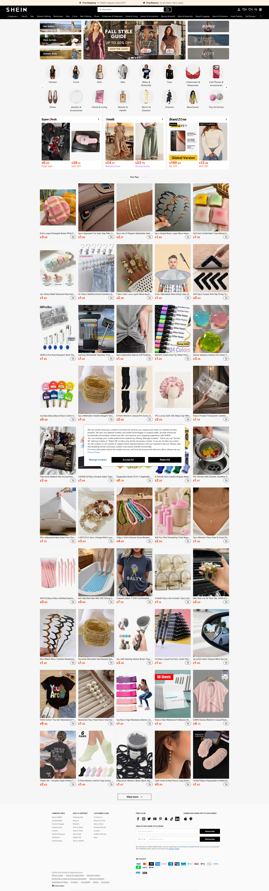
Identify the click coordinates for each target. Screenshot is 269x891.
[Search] (167, 9)
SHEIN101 (56, 837)
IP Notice (74, 882)
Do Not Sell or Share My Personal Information (69, 879)
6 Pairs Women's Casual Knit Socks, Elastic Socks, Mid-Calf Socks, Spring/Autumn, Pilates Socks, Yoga (134, 416)
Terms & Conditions (96, 879)
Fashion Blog (57, 841)
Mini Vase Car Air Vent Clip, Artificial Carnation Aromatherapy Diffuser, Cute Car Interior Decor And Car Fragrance (211, 598)
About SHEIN (57, 817)
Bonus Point (98, 824)
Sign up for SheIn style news (150, 826)
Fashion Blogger (58, 824)
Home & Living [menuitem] (132, 16)
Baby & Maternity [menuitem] (185, 16)
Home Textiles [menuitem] (236, 16)
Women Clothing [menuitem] (44, 16)
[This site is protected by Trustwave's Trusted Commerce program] (138, 873)
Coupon (97, 831)
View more (133, 796)
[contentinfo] (178, 865)
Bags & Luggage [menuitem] (203, 16)
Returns (76, 821)
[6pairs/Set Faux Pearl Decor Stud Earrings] (96, 694)
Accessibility (85, 882)
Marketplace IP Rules (60, 882)
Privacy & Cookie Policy (190, 847)
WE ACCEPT (141, 859)
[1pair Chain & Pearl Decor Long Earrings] (173, 755)
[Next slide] (182, 39)
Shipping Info (78, 817)
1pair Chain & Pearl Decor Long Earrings (173, 781)
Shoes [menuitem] (96, 16)
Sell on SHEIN (78, 841)
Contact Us (98, 817)
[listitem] (58, 211)
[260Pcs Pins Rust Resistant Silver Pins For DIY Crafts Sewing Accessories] (58, 329)
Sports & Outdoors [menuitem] (220, 16)
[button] (255, 9)
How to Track (78, 831)
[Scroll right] (261, 16)
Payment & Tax (99, 821)
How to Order (78, 827)
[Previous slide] (86, 39)
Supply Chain (57, 827)
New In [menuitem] (24, 16)
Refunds (76, 824)
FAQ (95, 837)
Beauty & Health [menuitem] (168, 16)
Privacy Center (57, 875)
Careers (55, 831)
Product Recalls (100, 827)
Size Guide (77, 834)
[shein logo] (16, 9)
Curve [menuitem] (74, 16)
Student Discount (58, 834)
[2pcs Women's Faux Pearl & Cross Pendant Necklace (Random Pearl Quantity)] (211, 511)
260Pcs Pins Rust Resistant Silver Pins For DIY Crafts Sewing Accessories (58, 355)
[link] (67, 3)
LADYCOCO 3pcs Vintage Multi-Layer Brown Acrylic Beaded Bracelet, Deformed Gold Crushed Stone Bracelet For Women (96, 537)
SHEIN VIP (77, 837)
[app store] (185, 820)
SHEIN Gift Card (100, 834)
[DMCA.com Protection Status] (144, 873)
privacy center (174, 849)
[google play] (191, 820)
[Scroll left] (257, 16)
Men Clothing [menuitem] (85, 16)
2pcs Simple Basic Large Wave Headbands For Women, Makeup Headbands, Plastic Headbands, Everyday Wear (173, 233)
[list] (158, 819)
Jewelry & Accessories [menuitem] (149, 16)
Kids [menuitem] (67, 16)
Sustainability (57, 821)
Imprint (95, 882)
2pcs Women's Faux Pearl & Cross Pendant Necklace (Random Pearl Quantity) (211, 537)
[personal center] (239, 9)
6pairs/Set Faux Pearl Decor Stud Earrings (96, 720)
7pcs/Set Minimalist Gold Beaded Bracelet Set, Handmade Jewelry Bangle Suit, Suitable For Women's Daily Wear (96, 659)
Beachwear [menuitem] (58, 16)
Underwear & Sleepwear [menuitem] (112, 16)
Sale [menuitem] (32, 16)
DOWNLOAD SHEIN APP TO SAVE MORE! (200, 813)
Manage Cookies (93, 875)
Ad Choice (105, 882)
